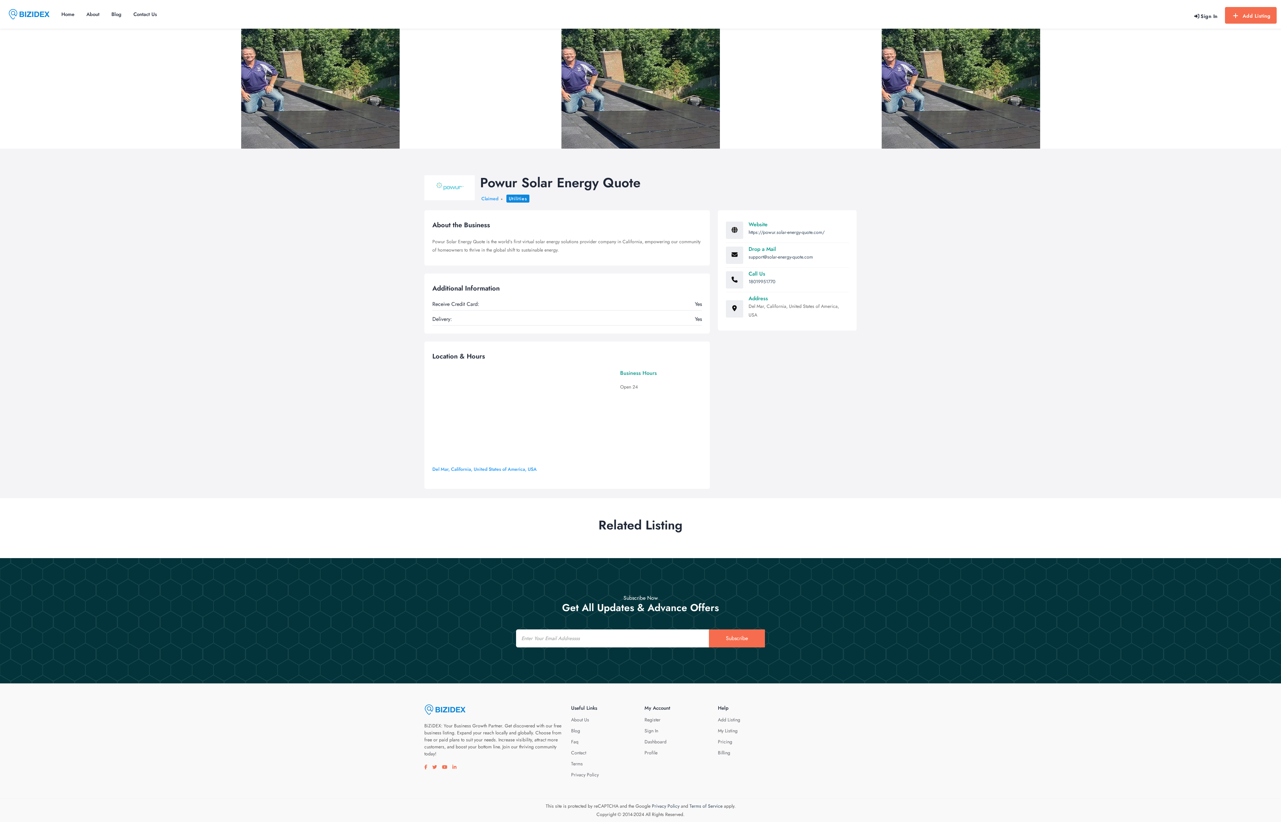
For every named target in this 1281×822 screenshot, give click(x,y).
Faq (574, 741)
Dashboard (656, 741)
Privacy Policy (585, 774)
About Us (580, 719)
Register (653, 719)
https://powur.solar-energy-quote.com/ (787, 232)
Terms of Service (706, 806)
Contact (578, 752)
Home (67, 14)
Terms (577, 763)
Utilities (518, 198)
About (92, 14)
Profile (651, 752)
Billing (724, 752)
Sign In (651, 730)
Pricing (725, 741)
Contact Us (145, 14)
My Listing (728, 730)
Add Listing (1257, 16)
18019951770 (762, 281)
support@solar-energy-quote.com (781, 257)
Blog (116, 14)
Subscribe (737, 638)
